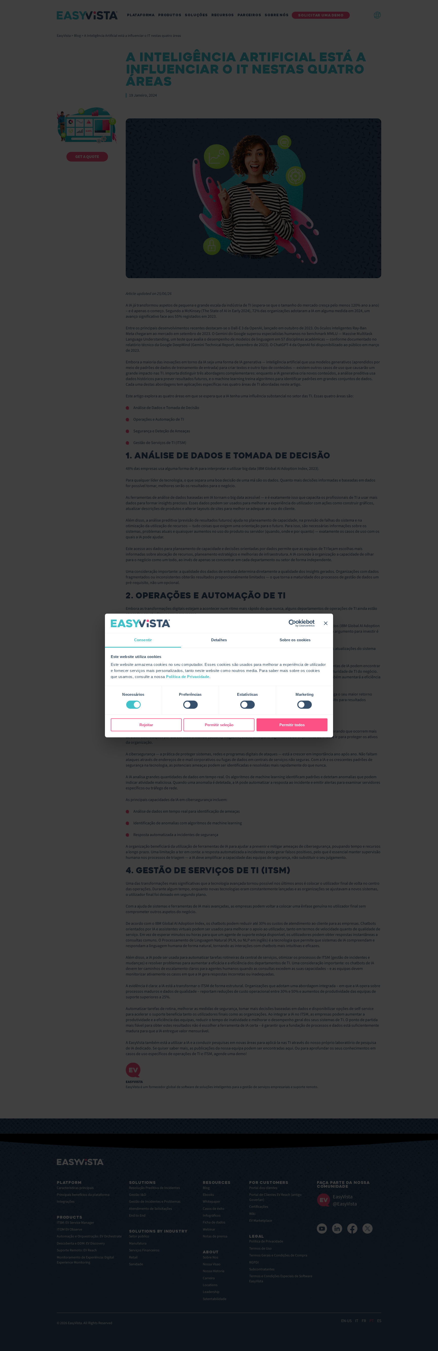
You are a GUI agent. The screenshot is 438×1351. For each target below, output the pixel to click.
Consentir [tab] (143, 640)
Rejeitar (146, 725)
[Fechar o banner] (325, 623)
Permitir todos (292, 725)
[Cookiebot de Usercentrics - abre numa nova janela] (292, 623)
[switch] (190, 705)
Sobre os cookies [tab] (295, 640)
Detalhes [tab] (219, 640)
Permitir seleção (219, 725)
